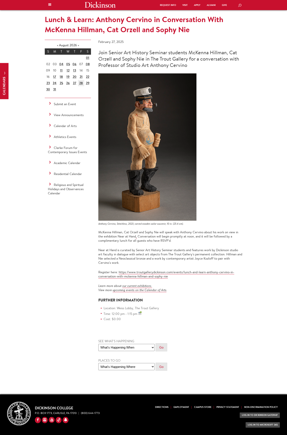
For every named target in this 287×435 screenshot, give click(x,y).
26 (68, 83)
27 (74, 83)
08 (88, 64)
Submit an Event (65, 104)
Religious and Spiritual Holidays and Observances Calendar (66, 189)
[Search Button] (240, 5)
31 (54, 89)
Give (224, 5)
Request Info (168, 5)
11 (61, 70)
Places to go (109, 360)
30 (48, 89)
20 (74, 76)
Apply (197, 5)
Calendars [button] (4, 85)
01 (87, 58)
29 (88, 83)
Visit (185, 5)
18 (61, 76)
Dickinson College (100, 4)
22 (87, 76)
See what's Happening (116, 341)
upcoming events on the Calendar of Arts (139, 290)
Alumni (211, 5)
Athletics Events (65, 137)
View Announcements (69, 115)
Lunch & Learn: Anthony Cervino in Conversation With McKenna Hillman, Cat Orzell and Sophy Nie (134, 24)
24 (55, 83)
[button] (50, 5)
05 (68, 64)
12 (68, 70)
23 (48, 83)
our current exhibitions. (137, 286)
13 (74, 70)
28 (81, 83)
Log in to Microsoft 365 (263, 424)
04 (61, 64)
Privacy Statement (227, 407)
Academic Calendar (67, 163)
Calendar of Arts (65, 126)
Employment (181, 407)
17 (54, 76)
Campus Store (202, 407)
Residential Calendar (68, 174)
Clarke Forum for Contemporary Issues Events (67, 150)
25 (61, 83)
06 (74, 64)
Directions (162, 407)
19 (68, 76)
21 (81, 76)
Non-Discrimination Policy (261, 407)
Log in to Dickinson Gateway (260, 415)
